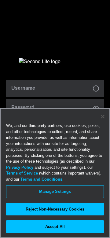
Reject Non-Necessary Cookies (55, 209)
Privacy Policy (19, 167)
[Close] (102, 116)
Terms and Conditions (41, 179)
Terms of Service (22, 173)
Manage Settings (55, 191)
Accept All (55, 226)
